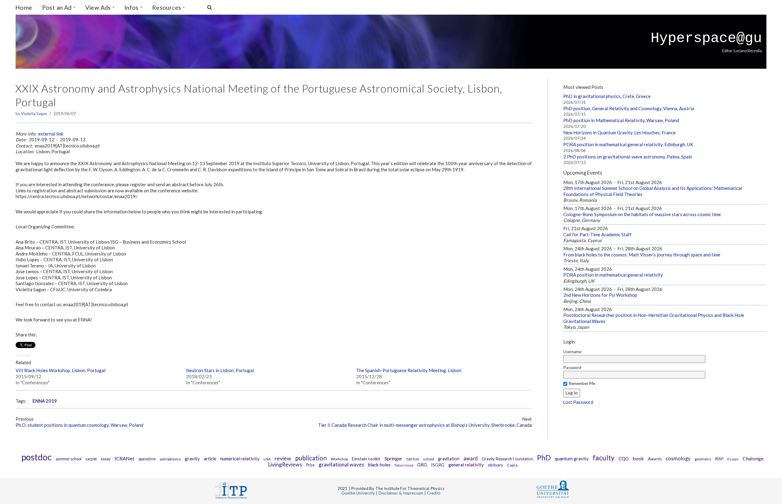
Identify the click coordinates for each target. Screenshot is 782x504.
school (428, 459)
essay (106, 459)
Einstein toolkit (366, 458)
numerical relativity (240, 458)
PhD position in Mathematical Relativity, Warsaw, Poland (621, 120)
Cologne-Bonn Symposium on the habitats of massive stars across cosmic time (642, 214)
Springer (393, 458)
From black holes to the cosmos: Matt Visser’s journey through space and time (641, 254)
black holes (379, 464)
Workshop (339, 459)
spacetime (147, 459)
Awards (655, 458)
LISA (267, 459)
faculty (604, 457)
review (283, 458)
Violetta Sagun (34, 113)
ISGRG (437, 464)
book (638, 458)
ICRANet (124, 458)
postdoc (36, 457)
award (470, 458)
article (210, 458)
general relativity (466, 464)
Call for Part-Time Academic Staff (597, 234)
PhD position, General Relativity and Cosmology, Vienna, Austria (628, 108)
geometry (703, 459)
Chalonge (753, 458)
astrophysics (170, 459)
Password (572, 367)
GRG (422, 464)
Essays (733, 459)
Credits (433, 493)
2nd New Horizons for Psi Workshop (600, 295)
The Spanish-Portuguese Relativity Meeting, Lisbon (408, 370)
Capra (512, 465)
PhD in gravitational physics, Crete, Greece (607, 96)
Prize (310, 465)
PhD (544, 457)
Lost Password (578, 402)
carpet (91, 458)
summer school (69, 459)
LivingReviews (285, 464)
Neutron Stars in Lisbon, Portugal (220, 370)
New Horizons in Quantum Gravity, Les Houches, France (619, 132)
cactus (412, 458)
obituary (495, 464)
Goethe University (358, 493)
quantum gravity (572, 458)
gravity (192, 458)
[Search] (209, 7)
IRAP (719, 459)
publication (311, 458)
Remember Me (581, 383)
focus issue (404, 465)
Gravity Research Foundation (507, 458)
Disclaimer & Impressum (400, 493)
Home (23, 7)
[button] (74, 7)
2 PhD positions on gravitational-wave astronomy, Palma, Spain (627, 156)
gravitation (448, 458)
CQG (624, 458)
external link (50, 133)
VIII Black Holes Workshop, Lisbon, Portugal (60, 370)
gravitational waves (341, 464)
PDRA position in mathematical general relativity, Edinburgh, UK (628, 144)
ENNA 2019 (44, 401)
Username (572, 351)
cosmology (678, 458)
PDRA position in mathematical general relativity (613, 274)
